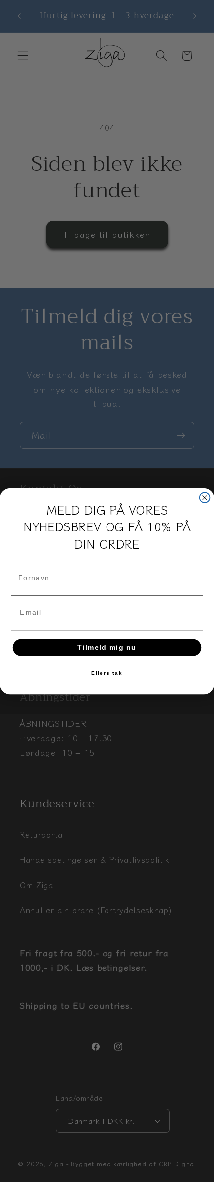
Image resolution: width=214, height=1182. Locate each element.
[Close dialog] (205, 497)
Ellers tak (107, 673)
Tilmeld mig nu (107, 647)
